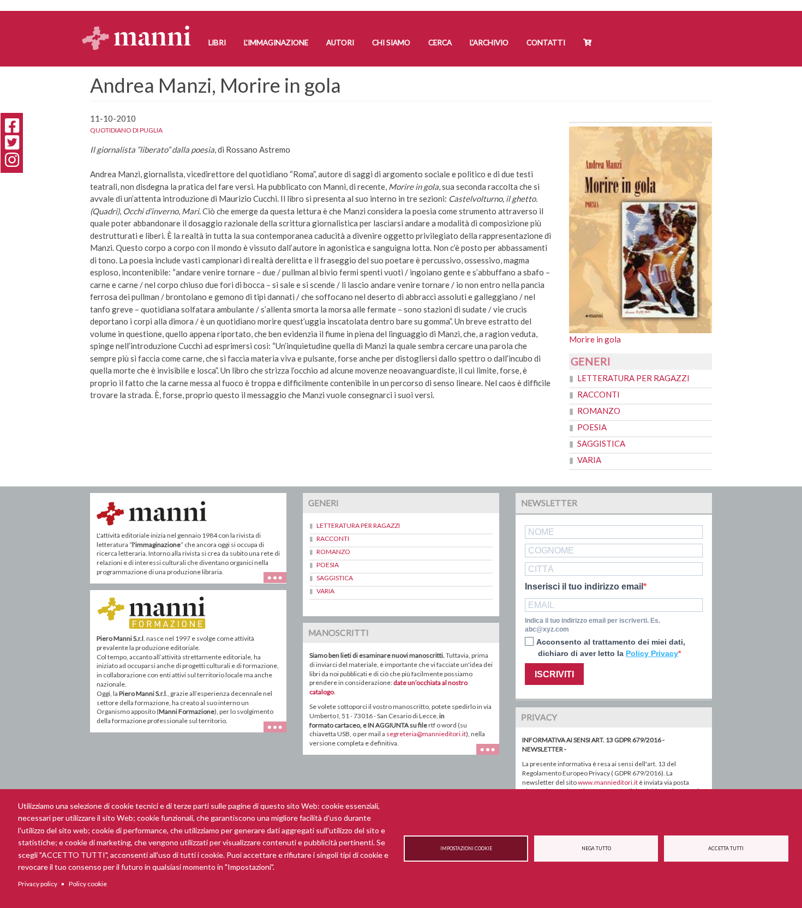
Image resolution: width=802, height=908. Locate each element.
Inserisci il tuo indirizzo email (584, 586)
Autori (340, 42)
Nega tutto (596, 848)
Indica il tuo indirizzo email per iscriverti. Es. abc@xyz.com (592, 625)
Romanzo (598, 411)
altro (279, 732)
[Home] (140, 27)
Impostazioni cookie (466, 848)
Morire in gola (595, 339)
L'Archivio (489, 42)
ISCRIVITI (554, 674)
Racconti (598, 394)
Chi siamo (391, 42)
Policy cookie (88, 884)
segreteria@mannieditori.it (426, 734)
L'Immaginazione (276, 42)
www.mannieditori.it (608, 782)
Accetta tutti (726, 848)
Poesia (592, 427)
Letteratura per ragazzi (633, 378)
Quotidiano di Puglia (126, 130)
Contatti (545, 42)
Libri (217, 42)
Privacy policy (37, 884)
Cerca (440, 42)
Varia (589, 460)
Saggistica (601, 443)
